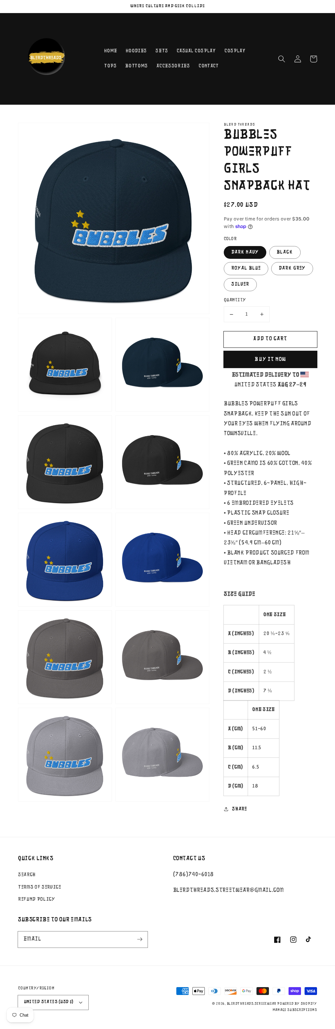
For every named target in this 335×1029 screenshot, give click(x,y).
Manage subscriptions (295, 1010)
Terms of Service (39, 887)
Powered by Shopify (297, 1004)
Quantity (235, 300)
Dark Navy (245, 252)
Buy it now (270, 359)
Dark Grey (292, 268)
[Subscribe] (140, 939)
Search (27, 875)
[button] (282, 59)
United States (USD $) (49, 1002)
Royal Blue (246, 268)
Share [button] (239, 809)
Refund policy (36, 899)
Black (285, 252)
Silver (240, 284)
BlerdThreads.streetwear (251, 1004)
